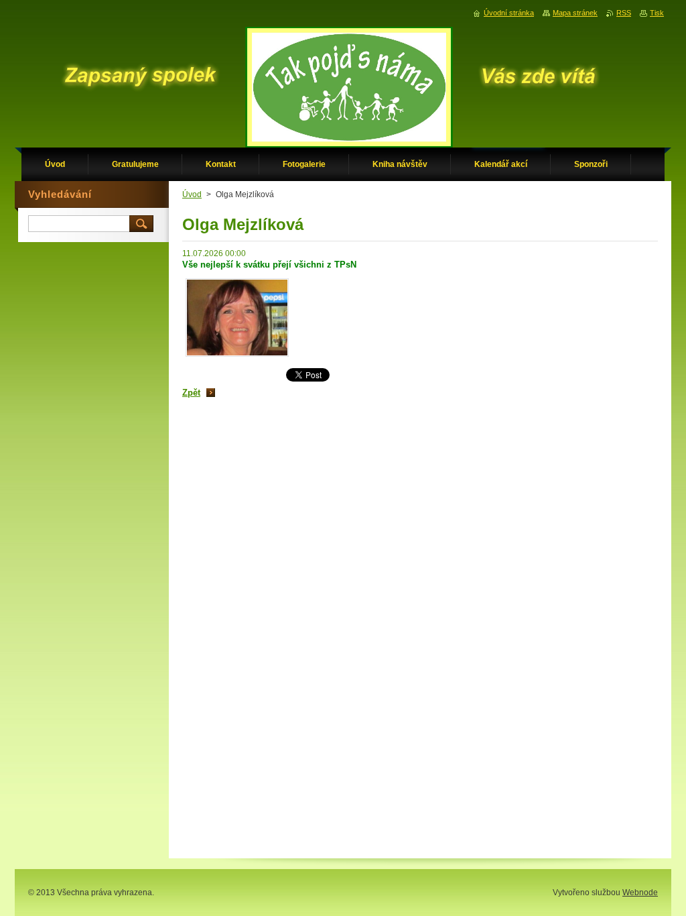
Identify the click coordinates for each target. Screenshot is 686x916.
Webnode (640, 893)
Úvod (192, 194)
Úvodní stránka (509, 13)
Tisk (657, 13)
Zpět (191, 393)
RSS (623, 13)
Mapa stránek (575, 13)
